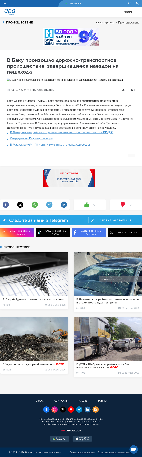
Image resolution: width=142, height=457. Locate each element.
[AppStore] (82, 439)
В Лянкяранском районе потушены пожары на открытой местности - (61, 132)
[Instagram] (54, 409)
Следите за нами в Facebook (91, 232)
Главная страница (104, 22)
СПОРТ (127, 12)
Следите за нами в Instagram (20, 232)
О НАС (40, 400)
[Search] (129, 3)
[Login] (137, 3)
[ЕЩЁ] (137, 12)
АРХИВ (83, 400)
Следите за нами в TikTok (55, 232)
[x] (63, 409)
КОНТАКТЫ (61, 400)
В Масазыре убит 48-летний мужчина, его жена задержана (50, 144)
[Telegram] (79, 409)
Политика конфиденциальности (115, 452)
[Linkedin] (87, 409)
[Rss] (95, 409)
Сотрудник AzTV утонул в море (31, 138)
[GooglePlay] (60, 439)
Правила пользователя (82, 452)
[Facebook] (46, 409)
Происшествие (128, 22)
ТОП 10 (102, 400)
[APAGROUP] (71, 430)
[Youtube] (71, 409)
